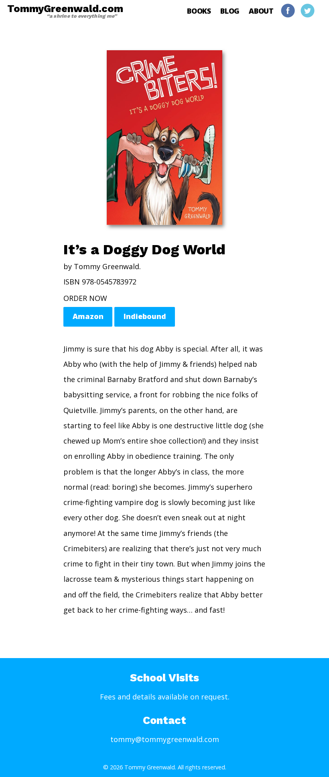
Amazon (88, 316)
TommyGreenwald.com (65, 11)
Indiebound (145, 316)
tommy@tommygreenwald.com (164, 739)
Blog (230, 11)
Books (199, 11)
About (261, 11)
